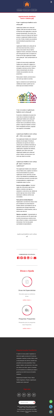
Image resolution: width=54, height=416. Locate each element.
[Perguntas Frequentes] (27, 310)
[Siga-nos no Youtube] (29, 395)
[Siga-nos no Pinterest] (34, 395)
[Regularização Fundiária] (27, 4)
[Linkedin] (28, 258)
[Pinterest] (25, 258)
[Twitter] (22, 258)
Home (18, 411)
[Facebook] (18, 258)
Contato (27, 412)
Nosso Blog (34, 411)
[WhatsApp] (32, 258)
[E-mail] (35, 258)
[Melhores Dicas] (27, 282)
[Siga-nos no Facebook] (19, 395)
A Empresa (22, 411)
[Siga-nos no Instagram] (24, 395)
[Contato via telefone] (51, 408)
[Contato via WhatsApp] (51, 403)
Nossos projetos (28, 411)
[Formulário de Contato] (51, 413)
